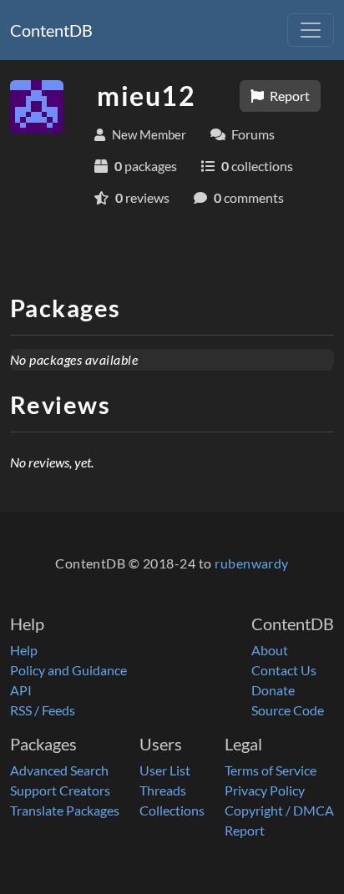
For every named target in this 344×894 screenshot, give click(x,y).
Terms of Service (270, 770)
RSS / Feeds (42, 710)
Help (24, 650)
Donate (273, 690)
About (269, 650)
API (21, 690)
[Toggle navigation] (310, 30)
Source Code (287, 710)
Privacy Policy (265, 790)
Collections (172, 810)
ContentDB (51, 30)
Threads (162, 790)
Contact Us (283, 670)
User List (164, 770)
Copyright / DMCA (279, 810)
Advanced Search (59, 770)
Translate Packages (64, 810)
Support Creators (60, 790)
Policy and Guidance (68, 670)
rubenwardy (252, 563)
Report (288, 96)
